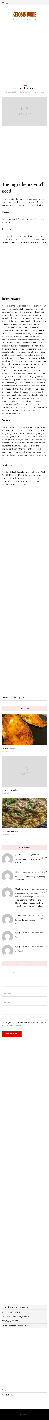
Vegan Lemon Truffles (10, 790)
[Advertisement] (24, 58)
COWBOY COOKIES (10, 1321)
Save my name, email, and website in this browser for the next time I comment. (24, 1024)
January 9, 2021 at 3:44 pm (38, 889)
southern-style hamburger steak (15, 1316)
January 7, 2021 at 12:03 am (35, 855)
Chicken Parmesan (8, 748)
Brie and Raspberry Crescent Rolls (16, 1307)
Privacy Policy (7, 1395)
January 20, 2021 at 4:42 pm (30, 946)
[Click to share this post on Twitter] (15, 697)
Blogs (24, 85)
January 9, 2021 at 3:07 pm (30, 872)
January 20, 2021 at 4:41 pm (30, 932)
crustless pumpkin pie (11, 1312)
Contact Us (6, 1390)
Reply (42, 858)
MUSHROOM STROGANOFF (13, 832)
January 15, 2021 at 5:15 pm (37, 915)
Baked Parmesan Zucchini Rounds (16, 1326)
